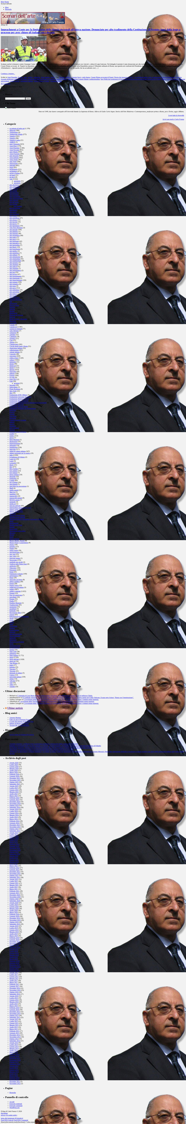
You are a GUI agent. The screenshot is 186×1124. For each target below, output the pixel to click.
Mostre (11, 535)
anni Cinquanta (14, 144)
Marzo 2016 (13, 1006)
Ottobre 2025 (14, 782)
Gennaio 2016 (14, 1010)
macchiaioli (13, 484)
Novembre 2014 (15, 1037)
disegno (12, 370)
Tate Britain (13, 663)
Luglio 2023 (13, 835)
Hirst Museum (14, 440)
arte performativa (15, 270)
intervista (12, 449)
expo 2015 (13, 379)
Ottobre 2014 (14, 1039)
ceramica (12, 338)
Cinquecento (13, 344)
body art (12, 317)
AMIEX (12, 142)
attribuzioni (13, 303)
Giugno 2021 (14, 883)
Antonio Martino (15, 718)
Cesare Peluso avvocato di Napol (102, 77)
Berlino (12, 311)
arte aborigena (14, 185)
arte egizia (12, 212)
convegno (12, 356)
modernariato (13, 523)
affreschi (12, 130)
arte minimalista (14, 259)
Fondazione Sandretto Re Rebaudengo (22, 408)
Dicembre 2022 (14, 848)
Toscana (12, 669)
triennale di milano (15, 673)
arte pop (12, 272)
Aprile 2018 (13, 957)
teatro (11, 665)
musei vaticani (14, 539)
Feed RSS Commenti (21, 1120)
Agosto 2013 (13, 1066)
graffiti (11, 434)
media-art (12, 504)
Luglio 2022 (13, 858)
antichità (12, 165)
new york (12, 556)
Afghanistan (13, 132)
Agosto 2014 (13, 1043)
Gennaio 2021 (14, 893)
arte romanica (14, 284)
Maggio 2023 (14, 838)
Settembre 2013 (14, 1064)
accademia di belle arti (17, 128)
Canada (12, 325)
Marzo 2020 (13, 912)
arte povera (13, 274)
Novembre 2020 (15, 897)
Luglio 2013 (13, 1068)
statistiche (37, 77)
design (11, 364)
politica (30, 77)
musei (11, 537)
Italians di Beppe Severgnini (19, 723)
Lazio (11, 461)
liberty (11, 465)
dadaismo (12, 362)
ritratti (11, 618)
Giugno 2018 (14, 953)
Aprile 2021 (13, 887)
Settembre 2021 (14, 877)
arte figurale (13, 230)
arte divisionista (14, 208)
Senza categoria (14, 636)
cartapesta (12, 333)
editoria (12, 373)
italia (25, 77)
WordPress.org (14, 1108)
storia (52, 77)
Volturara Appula (56, 81)
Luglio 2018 (13, 951)
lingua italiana (14, 475)
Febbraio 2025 (14, 798)
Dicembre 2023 (14, 825)
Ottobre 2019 (14, 922)
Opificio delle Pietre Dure (18, 564)
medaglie (12, 502)
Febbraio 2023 (14, 844)
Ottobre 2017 (14, 969)
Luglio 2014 (13, 1045)
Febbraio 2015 (14, 1031)
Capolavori (13, 327)
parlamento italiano (26, 81)
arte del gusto (14, 202)
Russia (11, 622)
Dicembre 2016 (14, 988)
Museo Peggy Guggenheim (18, 543)
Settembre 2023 (14, 831)
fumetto (12, 414)
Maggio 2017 (14, 978)
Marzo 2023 (13, 842)
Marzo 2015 (13, 1029)
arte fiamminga (14, 226)
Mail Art (12, 492)
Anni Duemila (12, 77)
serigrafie (12, 638)
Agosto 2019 (13, 926)
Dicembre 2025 (14, 778)
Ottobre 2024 (14, 805)
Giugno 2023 (14, 837)
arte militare (13, 255)
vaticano (12, 681)
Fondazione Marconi (16, 405)
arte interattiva (14, 243)
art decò (12, 177)
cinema (11, 342)
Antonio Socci (76, 77)
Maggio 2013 (14, 1072)
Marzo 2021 (13, 889)
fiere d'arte (13, 391)
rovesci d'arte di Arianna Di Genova (21, 735)
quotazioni (13, 607)
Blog (7, 7)
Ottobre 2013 (14, 1062)
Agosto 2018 (13, 949)
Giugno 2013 (14, 1070)
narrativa (12, 546)
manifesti (12, 494)
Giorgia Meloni (61, 79)
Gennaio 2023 (14, 846)
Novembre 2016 (15, 990)
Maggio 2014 (14, 1048)
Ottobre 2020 (14, 899)
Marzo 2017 (13, 982)
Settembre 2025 (14, 784)
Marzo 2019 (13, 936)
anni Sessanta (14, 156)
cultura (11, 360)
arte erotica (13, 216)
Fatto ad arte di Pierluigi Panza (19, 720)
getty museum (14, 428)
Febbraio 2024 (14, 821)
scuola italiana (14, 630)
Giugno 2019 (14, 930)
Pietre (11, 578)
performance (13, 576)
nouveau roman (14, 558)
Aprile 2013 (13, 1074)
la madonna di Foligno (17, 457)
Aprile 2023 (13, 840)
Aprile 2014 (13, 1050)
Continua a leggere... (8, 74)
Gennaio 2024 (14, 823)
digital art (12, 366)
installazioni (13, 447)
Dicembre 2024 (14, 802)
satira (11, 624)
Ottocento (12, 568)
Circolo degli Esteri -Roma (18, 346)
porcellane (12, 597)
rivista (11, 620)
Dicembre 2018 (14, 942)
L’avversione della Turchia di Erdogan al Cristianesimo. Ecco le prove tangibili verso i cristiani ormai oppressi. (61, 699)
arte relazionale (14, 278)
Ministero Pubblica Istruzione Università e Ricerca (26, 519)
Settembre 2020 (14, 901)
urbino (11, 679)
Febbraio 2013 (14, 1078)
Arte (10, 179)
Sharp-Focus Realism (16, 642)
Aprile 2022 (13, 864)
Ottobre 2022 (14, 852)
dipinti (11, 368)
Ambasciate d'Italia (15, 134)
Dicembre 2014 (14, 1035)
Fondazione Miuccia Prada (18, 406)
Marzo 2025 (13, 796)
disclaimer (4, 1113)
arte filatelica (13, 231)
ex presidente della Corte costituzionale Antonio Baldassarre (154, 77)
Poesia (11, 583)
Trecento (12, 671)
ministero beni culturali (17, 517)
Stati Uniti (12, 651)
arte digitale (13, 204)
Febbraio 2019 (14, 938)
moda (11, 521)
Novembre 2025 (15, 780)
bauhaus (12, 307)
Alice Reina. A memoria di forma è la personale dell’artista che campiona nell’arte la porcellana (41, 750)
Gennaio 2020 (14, 916)
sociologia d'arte (14, 646)
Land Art (12, 459)
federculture (13, 387)
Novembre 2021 (15, 873)
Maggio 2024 (14, 815)
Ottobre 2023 (14, 829)
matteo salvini (14, 81)
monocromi (13, 529)
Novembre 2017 (15, 967)
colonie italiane (14, 352)
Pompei (12, 593)
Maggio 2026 (14, 768)
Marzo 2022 (13, 866)
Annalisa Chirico (65, 77)
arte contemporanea (16, 198)
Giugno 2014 (14, 1047)
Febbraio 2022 (14, 868)
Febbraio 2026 (14, 774)
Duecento (12, 371)
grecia (11, 438)
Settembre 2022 (14, 854)
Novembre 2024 (15, 803)
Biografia (8, 9)
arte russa (12, 286)
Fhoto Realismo (14, 389)
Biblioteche (13, 313)
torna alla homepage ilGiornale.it (12, 1118)
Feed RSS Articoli (7, 1120)
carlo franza (86, 77)
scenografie (13, 626)
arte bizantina (14, 193)
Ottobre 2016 (14, 992)
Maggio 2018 (14, 955)
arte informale (14, 241)
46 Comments (5, 84)
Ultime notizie (15, 708)
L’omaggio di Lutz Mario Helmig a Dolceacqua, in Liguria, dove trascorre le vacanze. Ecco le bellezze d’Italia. (55, 696)
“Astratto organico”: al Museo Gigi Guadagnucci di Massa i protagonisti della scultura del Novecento (43, 744)
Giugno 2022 (14, 860)
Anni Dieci (13, 146)
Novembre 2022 (15, 850)
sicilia (11, 644)
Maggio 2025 (14, 792)
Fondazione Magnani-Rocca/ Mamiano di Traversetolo (28, 403)
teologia (12, 667)
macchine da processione (17, 486)
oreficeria (12, 566)
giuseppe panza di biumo (17, 432)
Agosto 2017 (13, 973)
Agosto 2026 (13, 763)
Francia (12, 412)
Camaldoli (12, 323)
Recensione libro (15, 613)
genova (11, 424)
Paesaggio (12, 570)
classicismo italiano (15, 348)
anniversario (13, 163)
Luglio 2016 (13, 998)
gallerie (11, 422)
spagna (11, 650)
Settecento (12, 640)
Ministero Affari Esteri (17, 515)
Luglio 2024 (13, 811)
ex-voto (12, 377)
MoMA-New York (15, 525)
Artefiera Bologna (15, 300)
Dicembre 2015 (14, 1012)
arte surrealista (14, 292)
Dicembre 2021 (14, 872)
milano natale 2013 (15, 510)
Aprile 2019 (13, 934)
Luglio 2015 (13, 1021)
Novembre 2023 (15, 827)
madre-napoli (13, 490)
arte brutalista (14, 195)
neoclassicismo (14, 552)
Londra (11, 480)
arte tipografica (14, 298)
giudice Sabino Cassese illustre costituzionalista (84, 79)
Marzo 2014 (13, 1052)
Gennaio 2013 (14, 1080)
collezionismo (14, 350)
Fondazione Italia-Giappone (18, 401)
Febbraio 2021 (14, 891)
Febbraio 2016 (14, 1008)
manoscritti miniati (15, 498)
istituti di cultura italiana (17, 451)
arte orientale (13, 268)
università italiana (15, 677)
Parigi (11, 572)
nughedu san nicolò (16, 562)
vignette (12, 686)
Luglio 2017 (13, 975)
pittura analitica (14, 581)
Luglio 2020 (13, 905)
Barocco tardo (14, 305)
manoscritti (13, 496)
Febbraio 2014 (14, 1054)
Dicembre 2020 (14, 895)
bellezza (12, 309)
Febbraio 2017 (14, 984)
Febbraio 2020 (14, 914)
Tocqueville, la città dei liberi (19, 725)
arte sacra (12, 288)
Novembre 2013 (15, 1060)
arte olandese (13, 265)
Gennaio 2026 (14, 776)
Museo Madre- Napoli (17, 541)
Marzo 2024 (13, 819)
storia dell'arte (14, 659)
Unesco (12, 675)
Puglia (11, 601)
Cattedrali (12, 336)
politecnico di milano (16, 587)
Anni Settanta (14, 158)
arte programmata (15, 276)
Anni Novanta (14, 150)
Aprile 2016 (13, 1004)
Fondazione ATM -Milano (18, 395)
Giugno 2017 (14, 977)
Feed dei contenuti (15, 1104)
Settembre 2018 (14, 947)
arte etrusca (13, 220)
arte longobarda (14, 249)
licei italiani (13, 473)
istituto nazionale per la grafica (19, 453)
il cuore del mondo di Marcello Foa (21, 721)
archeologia (13, 169)
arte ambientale (14, 187)
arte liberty (13, 247)
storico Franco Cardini (41, 81)
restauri (11, 615)
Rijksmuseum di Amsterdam (19, 616)
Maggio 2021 (14, 885)
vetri (10, 683)
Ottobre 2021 (14, 875)
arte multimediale (15, 261)
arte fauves (13, 224)
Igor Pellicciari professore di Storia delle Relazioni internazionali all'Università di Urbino (131, 79)
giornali (12, 430)
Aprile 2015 (13, 1027)
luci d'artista (13, 482)
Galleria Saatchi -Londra (17, 420)
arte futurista (13, 233)
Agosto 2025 (13, 786)
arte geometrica (14, 235)
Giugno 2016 (14, 1000)
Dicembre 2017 (14, 965)
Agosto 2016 (13, 996)
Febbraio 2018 (14, 961)
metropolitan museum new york (20, 508)
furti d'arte (12, 416)
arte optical (13, 266)
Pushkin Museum (15, 603)
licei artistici (13, 471)
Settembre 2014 (14, 1041)
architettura (13, 171)
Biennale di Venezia (16, 315)
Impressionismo (14, 443)
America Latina (14, 140)
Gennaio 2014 (14, 1056)
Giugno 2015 (14, 1023)
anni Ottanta (13, 152)
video (11, 685)
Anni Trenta (13, 160)
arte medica (13, 251)
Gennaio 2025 (14, 800)
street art (12, 661)
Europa (20, 77)
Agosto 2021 (13, 879)
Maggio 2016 (14, 1002)
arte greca (12, 239)
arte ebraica (13, 210)
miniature (12, 513)
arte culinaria (13, 200)
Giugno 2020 (14, 907)
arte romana (13, 282)
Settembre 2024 (14, 807)
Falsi (11, 381)
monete (11, 527)
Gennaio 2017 (14, 986)
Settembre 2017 (14, 971)
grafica (11, 436)
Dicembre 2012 (14, 1082)
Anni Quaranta (14, 154)
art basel (12, 175)
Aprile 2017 (13, 980)
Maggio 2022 (14, 862)
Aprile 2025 (13, 794)
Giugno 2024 (14, 813)
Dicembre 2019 (14, 918)
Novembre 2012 (15, 1083)
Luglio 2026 (13, 765)
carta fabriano (14, 331)
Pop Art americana (15, 595)
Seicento (12, 632)
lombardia (12, 478)
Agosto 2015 (13, 1019)
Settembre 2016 (14, 994)
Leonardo (12, 463)
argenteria (17, 181)
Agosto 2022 (13, 856)
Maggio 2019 (14, 932)
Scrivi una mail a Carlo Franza (173, 119)
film (10, 393)
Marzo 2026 (13, 772)
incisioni (16, 383)
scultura (12, 628)
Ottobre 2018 (14, 945)
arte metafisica (14, 253)
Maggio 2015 (14, 1025)
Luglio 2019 (13, 928)
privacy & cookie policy (9, 1115)
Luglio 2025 (13, 788)
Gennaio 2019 (14, 940)
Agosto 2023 (13, 833)
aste (10, 301)
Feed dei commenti (15, 1106)
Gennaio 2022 (14, 870)
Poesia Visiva (14, 585)
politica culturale (15, 591)
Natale (11, 548)
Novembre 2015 (15, 1013)
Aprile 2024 (13, 817)
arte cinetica (18, 206)
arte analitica (13, 189)
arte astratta (13, 191)
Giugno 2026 (14, 767)
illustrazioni (13, 441)
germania (12, 426)
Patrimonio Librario (16, 574)
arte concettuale (14, 196)
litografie (12, 476)
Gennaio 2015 (14, 1033)
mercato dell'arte (15, 506)
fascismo (12, 385)
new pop (12, 554)
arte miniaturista (14, 257)
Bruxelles (12, 321)
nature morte (13, 550)
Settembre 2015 (14, 1017)
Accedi (11, 1102)
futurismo (12, 418)
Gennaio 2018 (14, 963)
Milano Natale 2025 (16, 511)
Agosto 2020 (13, 903)
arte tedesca (13, 294)
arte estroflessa (14, 218)
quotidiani (12, 609)
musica (11, 545)
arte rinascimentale (15, 280)
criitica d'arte (13, 358)
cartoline (12, 335)
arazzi (11, 167)
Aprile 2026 (13, 770)
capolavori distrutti (15, 329)
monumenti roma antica (17, 531)
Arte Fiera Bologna (16, 228)
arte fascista (13, 222)
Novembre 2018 (15, 943)
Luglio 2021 (13, 881)
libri (10, 467)
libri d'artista (13, 469)
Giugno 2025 (14, 790)
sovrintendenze (14, 648)
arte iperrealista (14, 245)
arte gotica (12, 237)
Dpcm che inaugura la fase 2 (124, 77)
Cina (11, 340)
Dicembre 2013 (14, 1058)
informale (12, 445)
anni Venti (12, 161)
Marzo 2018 (13, 959)
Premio (11, 599)
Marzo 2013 (13, 1076)
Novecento (13, 560)
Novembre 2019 (15, 920)
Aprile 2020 (13, 910)
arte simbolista (14, 290)
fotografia (12, 410)
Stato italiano (45, 77)
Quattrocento (13, 605)
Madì (11, 488)
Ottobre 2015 (14, 1015)
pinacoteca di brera (15, 580)
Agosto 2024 (13, 809)
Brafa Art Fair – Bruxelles (18, 319)
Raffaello (12, 611)
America (12, 136)
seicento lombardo (15, 634)
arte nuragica (13, 263)
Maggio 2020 (14, 908)
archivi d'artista (14, 173)
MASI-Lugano (14, 500)
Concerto (12, 354)
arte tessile (12, 296)
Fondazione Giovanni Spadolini (20, 397)
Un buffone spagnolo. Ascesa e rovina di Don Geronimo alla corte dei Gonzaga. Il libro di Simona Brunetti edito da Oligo (50, 748)
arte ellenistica (14, 214)
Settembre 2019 (14, 924)
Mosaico (12, 533)
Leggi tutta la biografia (176, 115)
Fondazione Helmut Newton (19, 399)
